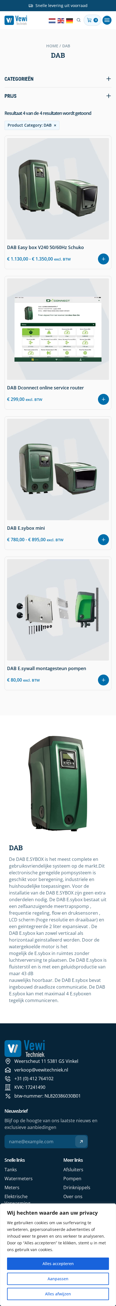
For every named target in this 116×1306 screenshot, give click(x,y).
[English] (61, 20)
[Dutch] (52, 20)
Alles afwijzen (58, 1293)
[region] (58, 1254)
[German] (69, 20)
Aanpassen (58, 1278)
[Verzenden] (81, 1141)
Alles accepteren (58, 1263)
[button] (106, 20)
